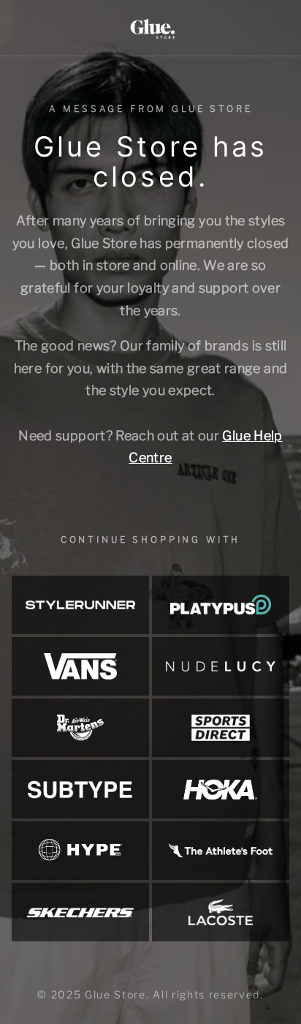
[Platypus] (220, 605)
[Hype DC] (80, 850)
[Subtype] (80, 789)
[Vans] (80, 666)
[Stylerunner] (80, 605)
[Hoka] (220, 789)
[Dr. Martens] (80, 728)
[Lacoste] (220, 912)
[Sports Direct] (220, 728)
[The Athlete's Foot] (220, 850)
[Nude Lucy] (220, 666)
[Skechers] (80, 912)
